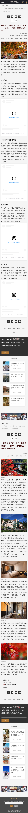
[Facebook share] (8, 16)
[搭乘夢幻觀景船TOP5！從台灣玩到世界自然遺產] (14, 759)
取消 (16, 806)
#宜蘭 (7, 38)
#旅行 (16, 38)
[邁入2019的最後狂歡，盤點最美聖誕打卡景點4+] (14, 401)
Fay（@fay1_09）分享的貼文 (9, 257)
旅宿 (7, 423)
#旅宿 (21, 456)
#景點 (21, 38)
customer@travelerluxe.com (14, 811)
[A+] (15, 20)
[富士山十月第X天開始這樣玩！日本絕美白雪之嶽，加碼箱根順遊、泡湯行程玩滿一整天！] (14, 772)
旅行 (7, 5)
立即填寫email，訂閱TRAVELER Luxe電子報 (14, 801)
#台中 (2, 38)
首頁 (3, 5)
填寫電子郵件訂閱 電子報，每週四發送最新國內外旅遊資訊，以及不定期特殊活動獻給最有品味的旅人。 (13, 342)
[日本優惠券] (14, 416)
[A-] (12, 20)
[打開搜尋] (23, 2)
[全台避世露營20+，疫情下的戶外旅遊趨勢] (14, 366)
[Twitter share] (12, 16)
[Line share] (19, 16)
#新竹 (12, 38)
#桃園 (25, 38)
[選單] (2, 2)
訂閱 (5, 353)
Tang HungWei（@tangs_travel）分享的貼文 (13, 314)
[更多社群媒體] (26, 2)
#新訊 (16, 456)
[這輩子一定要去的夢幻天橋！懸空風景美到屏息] (14, 377)
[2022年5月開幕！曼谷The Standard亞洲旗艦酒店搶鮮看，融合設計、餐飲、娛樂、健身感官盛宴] (14, 735)
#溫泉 (25, 456)
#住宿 (7, 456)
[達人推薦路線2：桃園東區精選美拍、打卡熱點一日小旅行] (14, 389)
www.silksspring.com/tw (10, 684)
